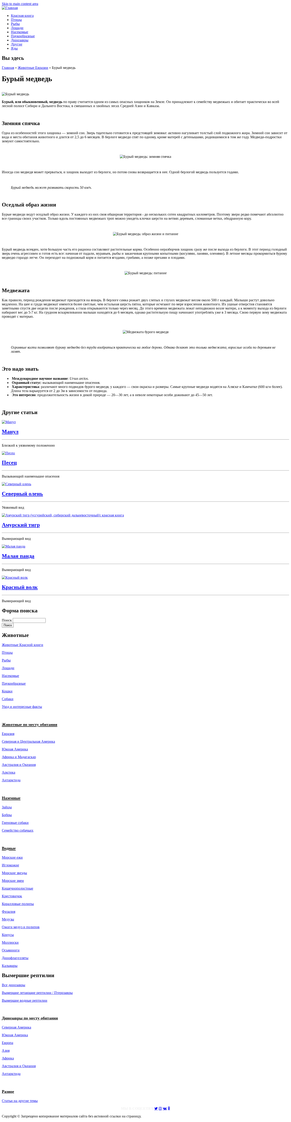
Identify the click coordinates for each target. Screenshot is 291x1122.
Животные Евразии (33, 68)
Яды (14, 48)
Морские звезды (14, 873)
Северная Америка (16, 1027)
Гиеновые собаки (15, 823)
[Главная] (10, 8)
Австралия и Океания (19, 765)
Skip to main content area (20, 4)
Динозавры (19, 40)
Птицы (16, 20)
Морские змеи (13, 881)
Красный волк (20, 587)
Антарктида (11, 1074)
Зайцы (7, 807)
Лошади (17, 28)
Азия (6, 1050)
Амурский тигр (21, 525)
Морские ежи (12, 857)
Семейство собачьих (17, 830)
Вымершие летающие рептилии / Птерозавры (37, 993)
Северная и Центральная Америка (28, 741)
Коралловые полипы (18, 904)
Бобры (7, 815)
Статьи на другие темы (20, 1101)
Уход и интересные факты (22, 707)
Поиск (7, 620)
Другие (16, 44)
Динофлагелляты (15, 958)
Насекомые (19, 32)
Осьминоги (11, 950)
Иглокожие (10, 865)
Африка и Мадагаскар (19, 757)
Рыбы (15, 24)
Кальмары (10, 966)
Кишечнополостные (17, 888)
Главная (8, 68)
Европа (7, 1043)
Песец (9, 462)
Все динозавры (13, 985)
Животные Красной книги (22, 645)
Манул (10, 432)
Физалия (8, 911)
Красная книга (22, 16)
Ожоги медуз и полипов (21, 927)
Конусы (8, 935)
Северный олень (22, 494)
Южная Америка (15, 749)
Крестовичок (12, 896)
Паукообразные (23, 36)
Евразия (8, 734)
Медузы (8, 919)
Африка (8, 1058)
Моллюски (10, 942)
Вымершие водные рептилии (24, 1000)
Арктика (8, 772)
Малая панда (18, 556)
